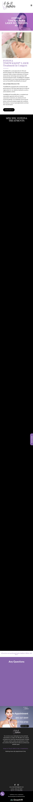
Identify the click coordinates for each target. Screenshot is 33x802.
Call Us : (18, 718)
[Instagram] (18, 785)
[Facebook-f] (15, 785)
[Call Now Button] (2, 794)
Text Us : (18, 722)
